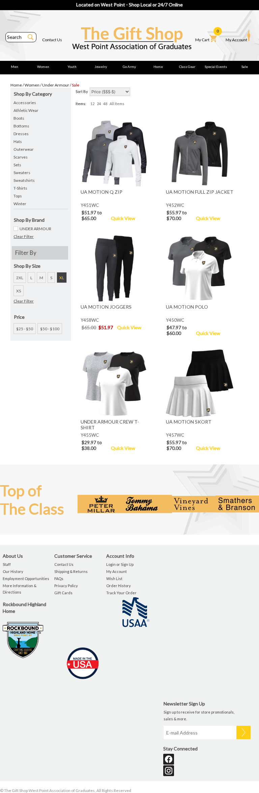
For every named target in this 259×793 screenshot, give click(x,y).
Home (158, 67)
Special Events (216, 67)
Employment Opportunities (26, 578)
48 (105, 103)
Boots (18, 118)
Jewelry (100, 67)
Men (14, 67)
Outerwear (23, 149)
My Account (236, 39)
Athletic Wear (25, 110)
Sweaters (21, 172)
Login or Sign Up (120, 564)
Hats (17, 141)
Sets (17, 164)
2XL (19, 277)
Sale (244, 67)
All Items (117, 103)
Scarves (20, 157)
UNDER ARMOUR (35, 228)
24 (99, 103)
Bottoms (21, 125)
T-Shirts (20, 188)
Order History (118, 585)
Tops (17, 195)
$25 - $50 (24, 328)
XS (18, 290)
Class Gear (187, 67)
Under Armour (55, 85)
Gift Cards (63, 593)
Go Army (129, 67)
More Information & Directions (19, 588)
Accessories (24, 102)
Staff (7, 564)
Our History (13, 571)
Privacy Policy (66, 585)
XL (61, 277)
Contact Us (52, 39)
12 (92, 103)
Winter (19, 203)
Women (43, 67)
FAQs (58, 578)
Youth (72, 67)
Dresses (21, 133)
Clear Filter (23, 236)
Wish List (114, 578)
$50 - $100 (49, 328)
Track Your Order (121, 593)
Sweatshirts (24, 180)
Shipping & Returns (71, 571)
